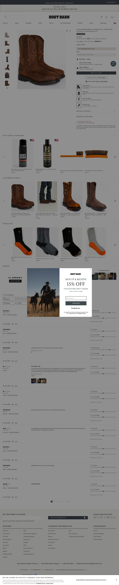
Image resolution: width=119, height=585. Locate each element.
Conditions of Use (40, 583)
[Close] (116, 580)
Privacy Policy (49, 583)
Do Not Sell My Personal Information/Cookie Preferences (91, 579)
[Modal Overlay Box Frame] (59, 292)
